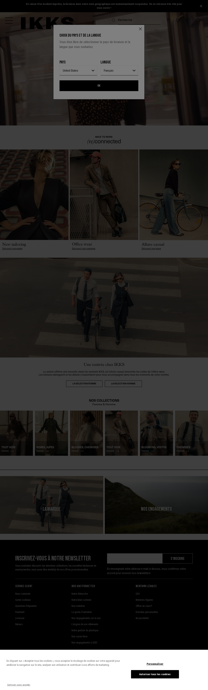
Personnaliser (155, 663)
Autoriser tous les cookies (155, 674)
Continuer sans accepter (18, 684)
